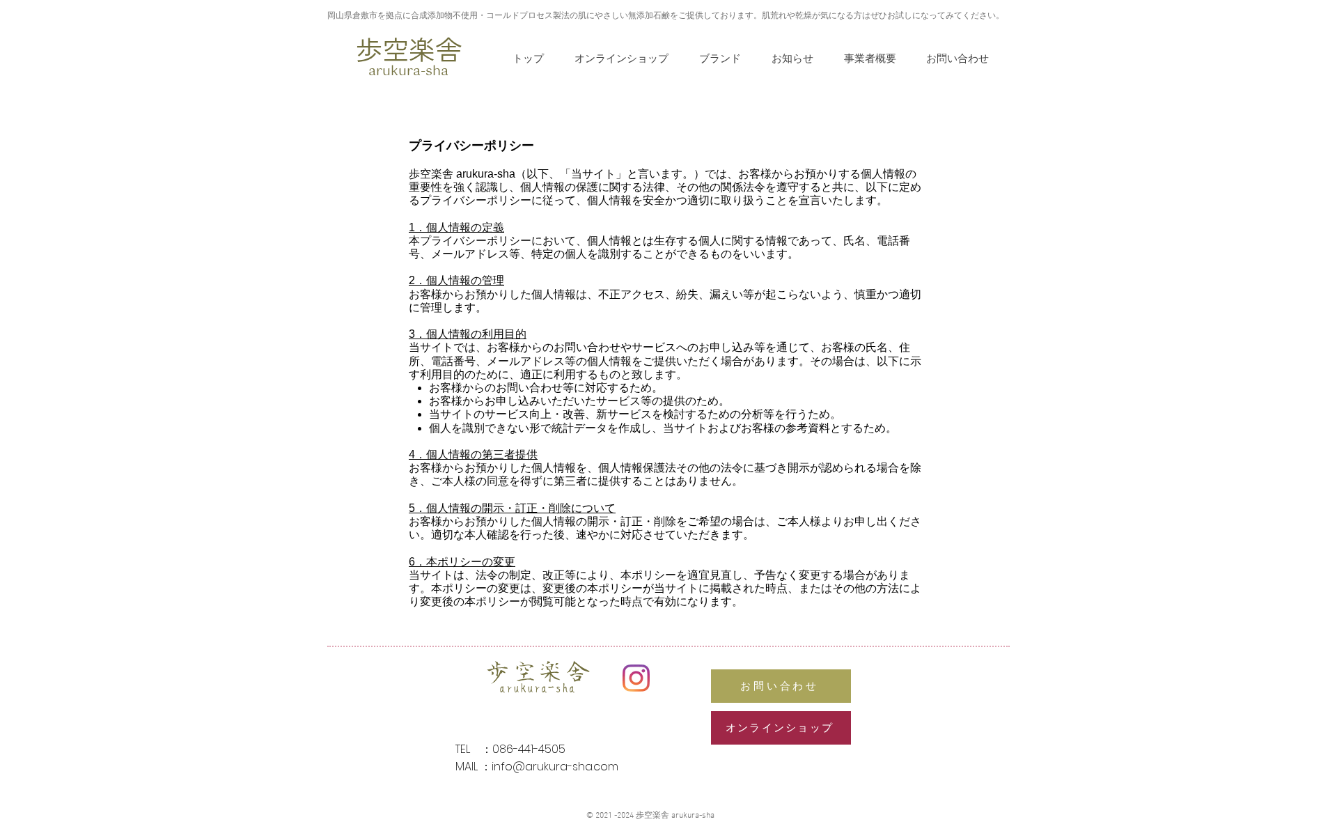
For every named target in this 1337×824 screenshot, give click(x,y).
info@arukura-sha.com (555, 767)
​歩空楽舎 (409, 48)
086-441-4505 (528, 749)
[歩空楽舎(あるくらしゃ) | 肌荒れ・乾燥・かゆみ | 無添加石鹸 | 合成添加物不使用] (636, 678)
